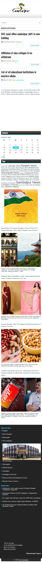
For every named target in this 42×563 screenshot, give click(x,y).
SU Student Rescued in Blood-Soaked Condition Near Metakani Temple (19, 505)
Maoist (23, 174)
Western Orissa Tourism (10, 481)
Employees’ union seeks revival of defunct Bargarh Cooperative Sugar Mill (19, 489)
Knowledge (4, 174)
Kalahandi (22, 173)
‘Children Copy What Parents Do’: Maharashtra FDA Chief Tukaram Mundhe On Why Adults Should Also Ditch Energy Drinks (20, 373)
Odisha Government (22, 176)
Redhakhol (20, 178)
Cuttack (25, 169)
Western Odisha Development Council (14, 478)
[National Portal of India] (21, 222)
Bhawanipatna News (22, 168)
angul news (4, 166)
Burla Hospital (7, 434)
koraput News (16, 174)
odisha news (34, 176)
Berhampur (4, 167)
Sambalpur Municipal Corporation (29, 180)
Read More (35, 46)
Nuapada (8, 176)
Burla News (16, 169)
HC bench (31, 169)
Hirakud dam (5, 171)
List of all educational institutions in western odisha (18, 74)
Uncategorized (19, 80)
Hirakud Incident (14, 171)
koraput (10, 174)
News (20, 42)
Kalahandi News (31, 173)
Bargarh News (29, 165)
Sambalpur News (28, 182)
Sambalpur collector (11, 180)
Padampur (4, 178)
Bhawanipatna (11, 167)
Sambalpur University (9, 185)
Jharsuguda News (10, 173)
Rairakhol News (12, 178)
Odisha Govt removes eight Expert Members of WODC (20, 501)
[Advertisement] (21, 17)
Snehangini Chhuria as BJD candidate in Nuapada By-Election (19, 493)
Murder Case (30, 174)
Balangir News (15, 166)
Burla (10, 169)
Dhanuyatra (6, 437)
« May (3, 157)
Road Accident (28, 178)
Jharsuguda (6, 464)
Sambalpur (5, 471)
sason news (22, 185)
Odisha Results (7, 468)
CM (21, 169)
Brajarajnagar (4, 169)
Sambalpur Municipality (8, 183)
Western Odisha (12, 186)
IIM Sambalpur (35, 171)
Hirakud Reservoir (24, 171)
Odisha (14, 176)
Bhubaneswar (34, 168)
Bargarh (5, 431)
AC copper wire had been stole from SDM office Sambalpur (21, 498)
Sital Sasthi (29, 185)
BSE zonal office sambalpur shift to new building (20, 36)
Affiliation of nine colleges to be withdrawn (16, 55)
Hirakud (37, 169)
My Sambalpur (23, 560)
